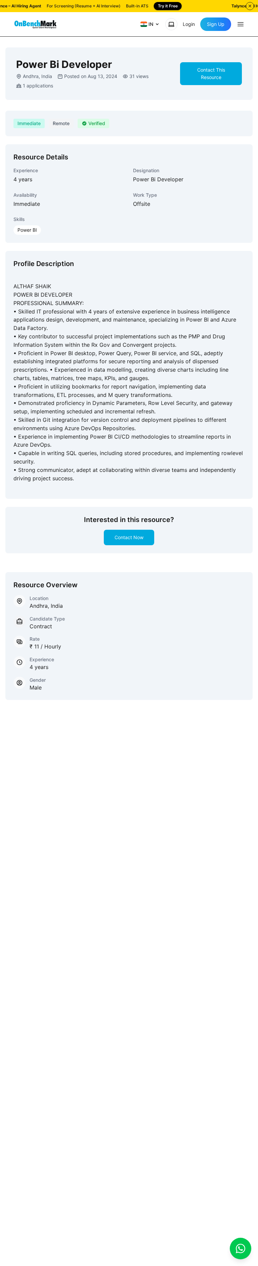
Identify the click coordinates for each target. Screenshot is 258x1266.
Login (189, 24)
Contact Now (129, 537)
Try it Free (168, 5)
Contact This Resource (211, 73)
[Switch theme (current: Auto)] (171, 24)
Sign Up (215, 24)
